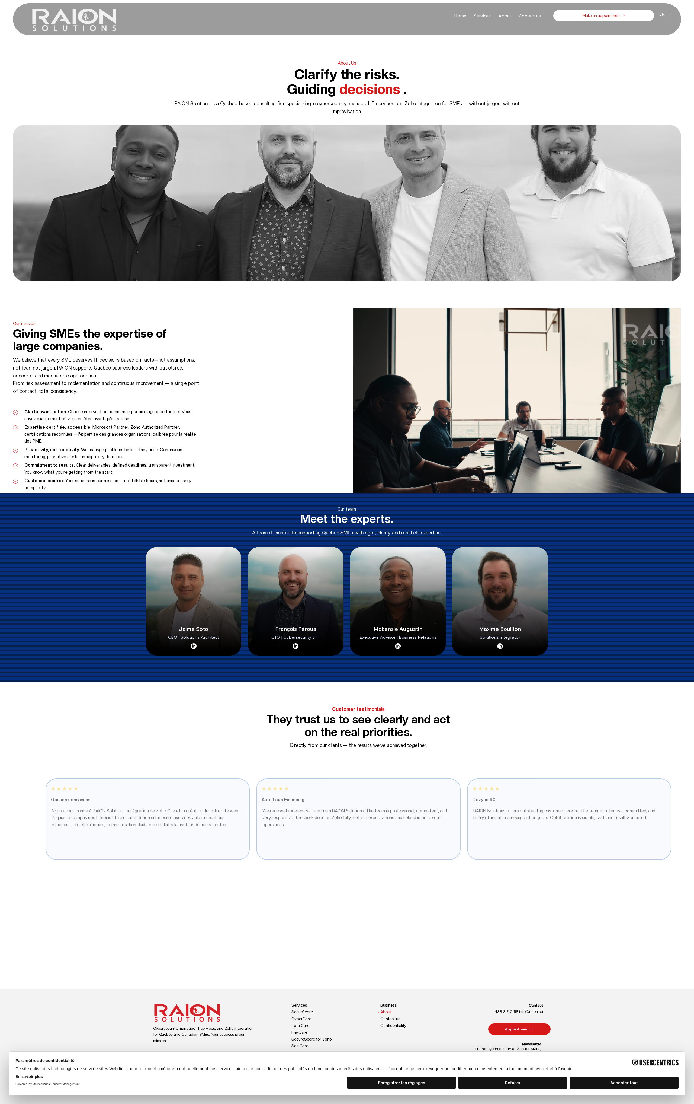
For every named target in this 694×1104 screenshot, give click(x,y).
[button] (482, 15)
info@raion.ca (531, 1011)
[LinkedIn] (194, 646)
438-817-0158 (506, 1011)
